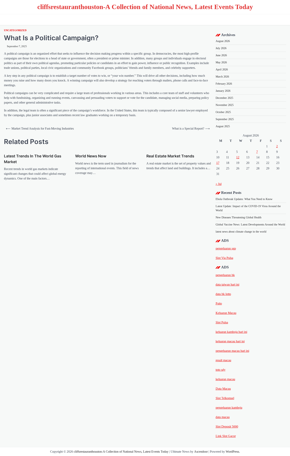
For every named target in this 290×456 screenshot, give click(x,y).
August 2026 (223, 41)
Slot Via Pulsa (224, 258)
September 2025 (225, 119)
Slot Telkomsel (225, 398)
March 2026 (222, 76)
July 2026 (221, 48)
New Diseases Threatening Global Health (238, 217)
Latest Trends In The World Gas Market (32, 159)
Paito (219, 303)
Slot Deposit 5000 (227, 426)
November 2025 (225, 105)
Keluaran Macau (226, 313)
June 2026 (221, 55)
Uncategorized (15, 30)
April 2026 (222, 69)
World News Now (90, 156)
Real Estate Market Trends (170, 156)
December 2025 (224, 97)
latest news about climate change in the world (241, 231)
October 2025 (223, 112)
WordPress (232, 451)
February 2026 (224, 83)
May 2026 (221, 62)
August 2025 (223, 126)
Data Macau (223, 388)
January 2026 (223, 90)
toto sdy (220, 369)
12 (237, 157)
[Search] (282, 19)
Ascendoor (201, 451)
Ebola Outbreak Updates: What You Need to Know (244, 199)
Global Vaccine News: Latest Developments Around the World (250, 224)
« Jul (219, 184)
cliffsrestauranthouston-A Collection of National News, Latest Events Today (145, 6)
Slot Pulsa (222, 322)
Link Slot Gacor (226, 436)
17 (217, 162)
